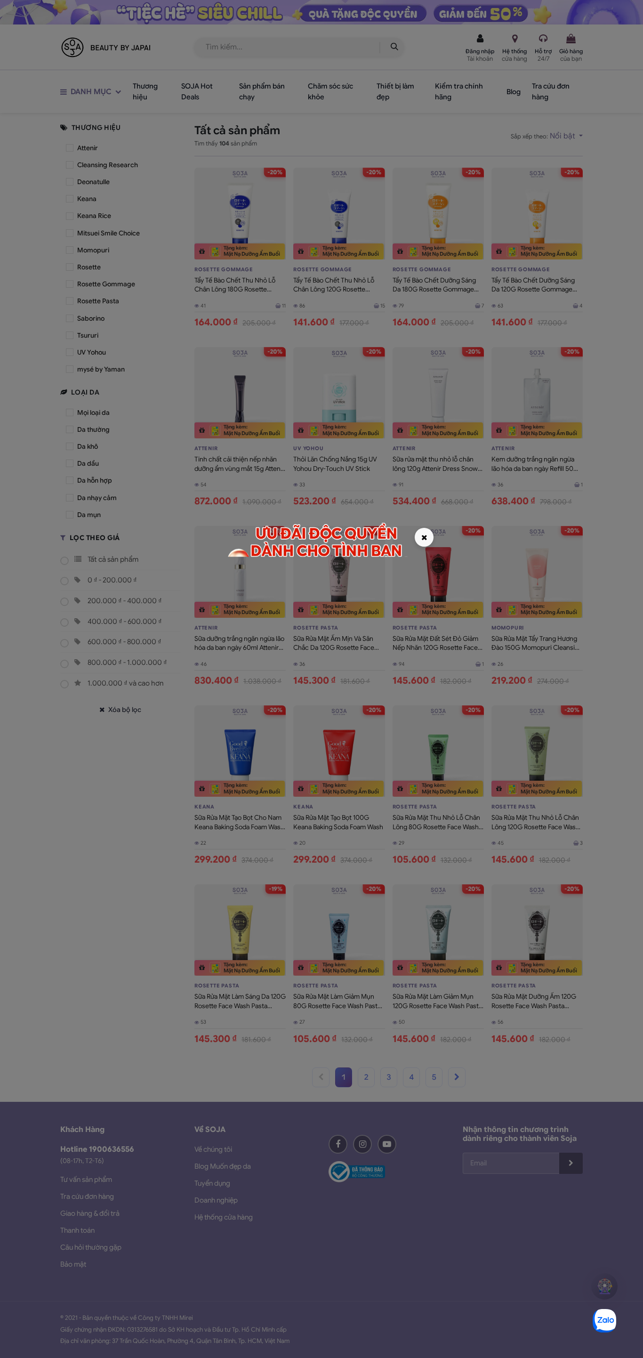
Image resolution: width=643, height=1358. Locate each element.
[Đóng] (424, 537)
